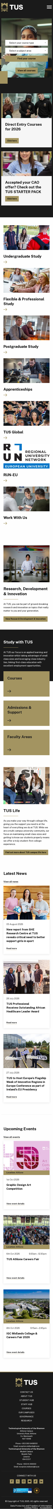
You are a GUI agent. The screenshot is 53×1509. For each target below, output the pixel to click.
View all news (10, 881)
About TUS (26, 1396)
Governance (27, 1416)
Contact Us (26, 1392)
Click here (12, 141)
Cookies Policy (31, 1508)
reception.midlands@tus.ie (29, 1446)
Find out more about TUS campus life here (25, 852)
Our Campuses (26, 1412)
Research (26, 1421)
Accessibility (46, 1508)
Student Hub (26, 1400)
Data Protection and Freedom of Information (31, 1506)
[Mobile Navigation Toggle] (49, 8)
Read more (11, 948)
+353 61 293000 (29, 1464)
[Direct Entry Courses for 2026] (26, 105)
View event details (15, 1204)
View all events (11, 1137)
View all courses (26, 70)
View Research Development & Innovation (25, 619)
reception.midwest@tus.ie (29, 1467)
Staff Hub (26, 1404)
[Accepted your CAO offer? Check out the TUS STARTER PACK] (26, 163)
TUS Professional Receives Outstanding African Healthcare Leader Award (25, 1007)
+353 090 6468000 (29, 1443)
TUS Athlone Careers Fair (22, 1259)
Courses (26, 1408)
